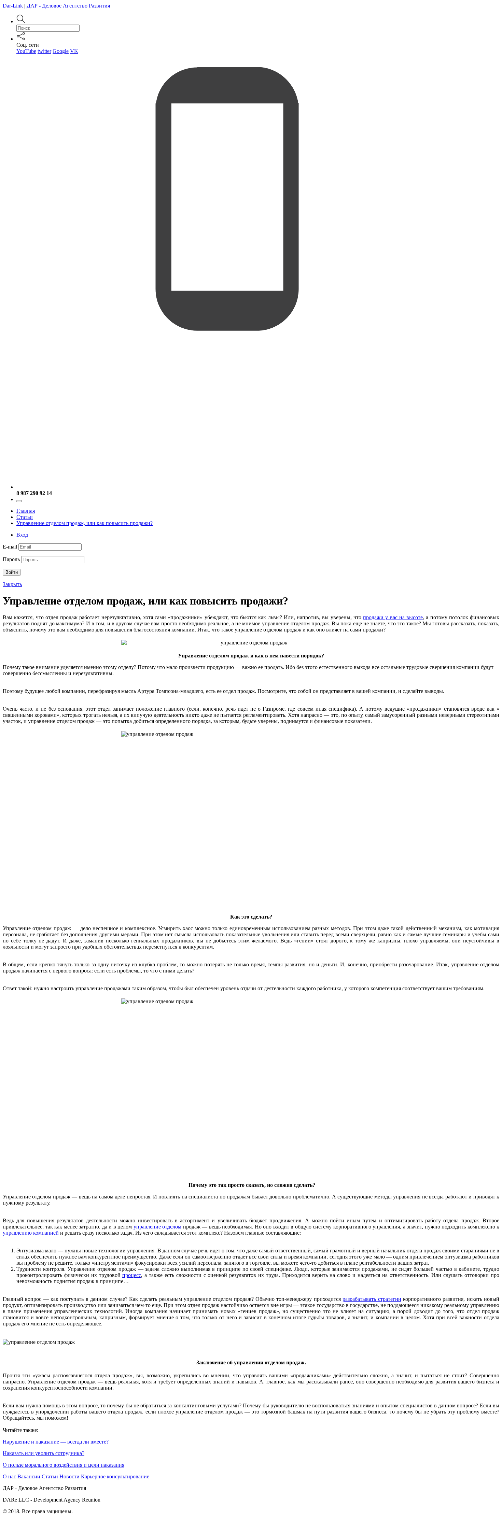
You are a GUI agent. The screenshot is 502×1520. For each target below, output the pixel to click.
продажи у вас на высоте (393, 617)
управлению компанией (31, 1233)
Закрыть (12, 584)
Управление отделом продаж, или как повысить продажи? (84, 523)
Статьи (24, 517)
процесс (131, 1275)
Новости (69, 1476)
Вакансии (28, 1476)
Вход (22, 535)
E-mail (10, 547)
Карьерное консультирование (115, 1476)
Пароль (11, 559)
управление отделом (158, 1227)
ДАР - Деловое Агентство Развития (67, 6)
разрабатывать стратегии (372, 1299)
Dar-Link (13, 6)
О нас (9, 1476)
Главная (25, 511)
